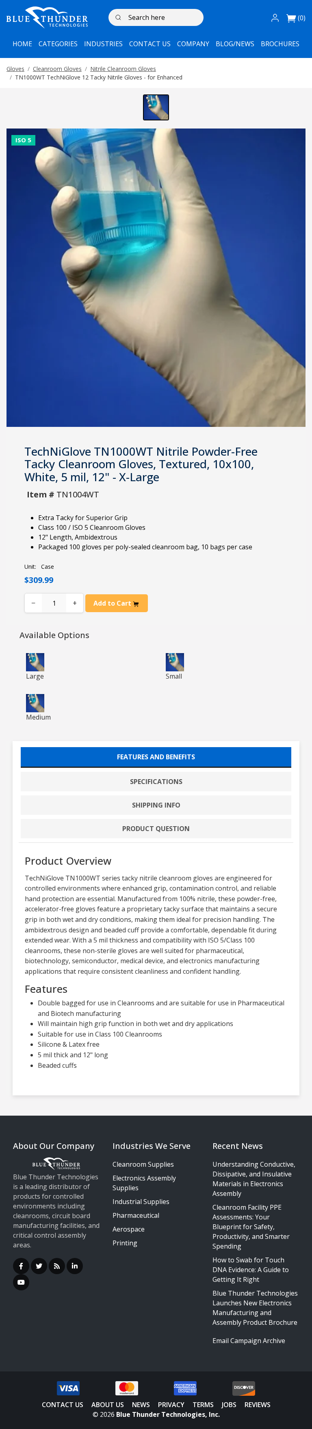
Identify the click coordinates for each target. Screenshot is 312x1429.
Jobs (229, 1404)
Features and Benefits (156, 756)
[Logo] (47, 17)
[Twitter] (39, 1266)
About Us (107, 1404)
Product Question (156, 828)
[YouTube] (21, 1282)
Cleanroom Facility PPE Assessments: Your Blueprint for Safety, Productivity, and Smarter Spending (251, 1227)
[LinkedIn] (75, 1266)
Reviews (258, 1404)
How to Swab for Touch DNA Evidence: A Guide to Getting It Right (250, 1269)
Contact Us (62, 1404)
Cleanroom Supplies (143, 1164)
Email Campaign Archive (248, 1340)
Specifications (156, 781)
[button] (275, 17)
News (141, 1404)
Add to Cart (113, 603)
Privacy (171, 1404)
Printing (125, 1242)
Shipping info (156, 805)
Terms (203, 1404)
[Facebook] (21, 1266)
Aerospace (129, 1229)
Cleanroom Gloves (57, 69)
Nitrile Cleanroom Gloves (123, 69)
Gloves (15, 69)
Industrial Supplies (141, 1201)
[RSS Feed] (57, 1266)
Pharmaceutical (136, 1215)
